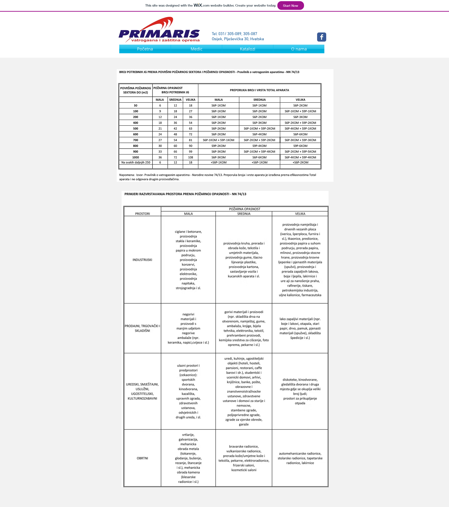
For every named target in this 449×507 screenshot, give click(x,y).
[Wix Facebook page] (321, 37)
